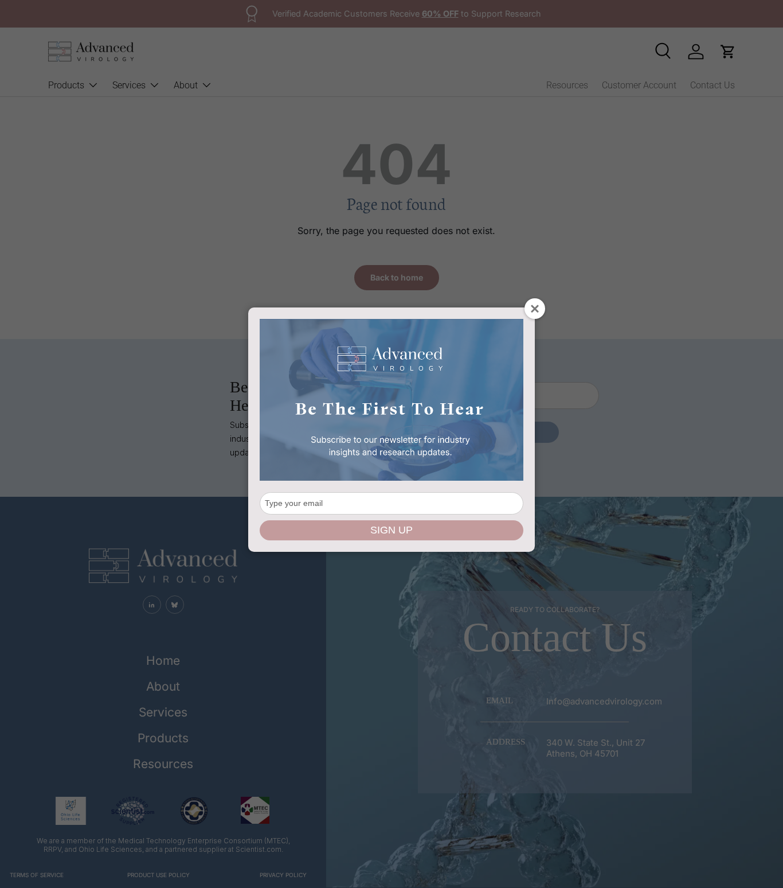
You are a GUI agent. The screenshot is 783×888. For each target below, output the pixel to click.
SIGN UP (391, 530)
